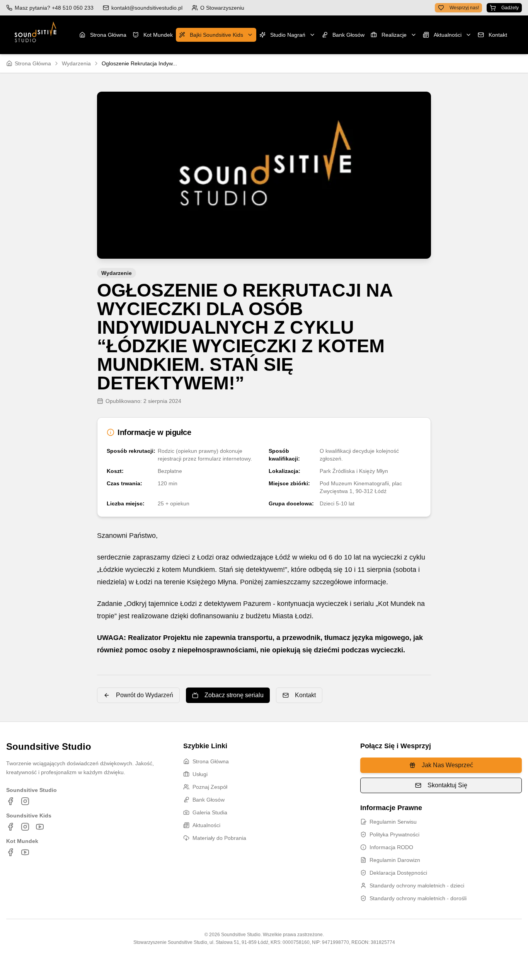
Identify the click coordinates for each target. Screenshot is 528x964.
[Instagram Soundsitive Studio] (25, 801)
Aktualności (448, 35)
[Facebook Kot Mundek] (10, 852)
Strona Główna (108, 35)
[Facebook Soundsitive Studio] (10, 801)
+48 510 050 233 (73, 8)
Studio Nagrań (287, 35)
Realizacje (394, 35)
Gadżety (510, 7)
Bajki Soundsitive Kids (216, 35)
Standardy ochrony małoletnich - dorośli (418, 898)
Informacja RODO (391, 847)
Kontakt (498, 35)
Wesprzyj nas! (464, 7)
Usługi (200, 774)
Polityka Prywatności (394, 834)
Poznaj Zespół (209, 787)
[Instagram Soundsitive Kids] (25, 826)
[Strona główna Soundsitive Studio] (35, 35)
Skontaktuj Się (447, 785)
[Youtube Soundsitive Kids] (40, 826)
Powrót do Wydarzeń (144, 695)
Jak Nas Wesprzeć (447, 765)
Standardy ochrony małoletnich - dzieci (417, 885)
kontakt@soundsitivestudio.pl (146, 8)
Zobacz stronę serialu (234, 695)
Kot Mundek (158, 35)
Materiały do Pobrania (219, 838)
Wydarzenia (76, 63)
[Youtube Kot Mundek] (25, 852)
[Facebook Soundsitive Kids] (10, 826)
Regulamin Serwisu (393, 822)
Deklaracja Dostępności (398, 873)
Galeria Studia (209, 812)
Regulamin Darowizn (395, 860)
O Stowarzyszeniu (222, 8)
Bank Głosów (348, 35)
